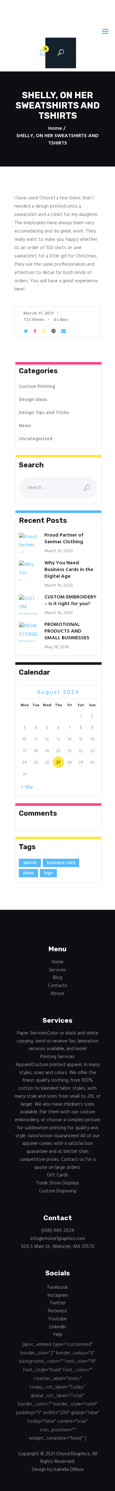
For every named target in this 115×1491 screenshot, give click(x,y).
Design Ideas (33, 400)
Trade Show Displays (57, 1183)
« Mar (27, 787)
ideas (28, 873)
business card (61, 862)
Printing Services (57, 1057)
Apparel (58, 1116)
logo (48, 873)
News (25, 426)
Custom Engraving (57, 1191)
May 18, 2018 (56, 647)
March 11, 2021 (38, 313)
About (58, 994)
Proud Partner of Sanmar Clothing (63, 538)
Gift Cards (57, 1175)
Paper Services (57, 1041)
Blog (57, 978)
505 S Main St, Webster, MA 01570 (57, 1246)
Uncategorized (35, 439)
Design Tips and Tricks (44, 413)
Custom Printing (37, 386)
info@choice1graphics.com (57, 1238)
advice (30, 862)
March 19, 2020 (58, 551)
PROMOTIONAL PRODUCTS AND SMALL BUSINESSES (66, 631)
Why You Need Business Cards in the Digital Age (68, 570)
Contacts (57, 986)
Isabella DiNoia (68, 1469)
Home (55, 128)
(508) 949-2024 (57, 1231)
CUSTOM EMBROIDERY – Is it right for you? (70, 600)
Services (57, 970)
